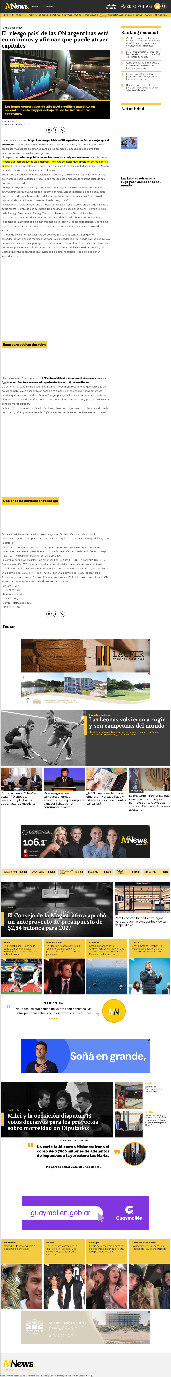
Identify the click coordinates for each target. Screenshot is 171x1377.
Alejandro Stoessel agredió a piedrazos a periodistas (19, 1247)
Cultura (148, 15)
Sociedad (43, 15)
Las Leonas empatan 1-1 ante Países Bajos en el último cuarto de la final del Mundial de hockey (143, 54)
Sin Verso (103, 15)
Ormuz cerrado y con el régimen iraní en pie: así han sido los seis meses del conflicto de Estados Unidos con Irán (106, 950)
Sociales (129, 15)
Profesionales (115, 15)
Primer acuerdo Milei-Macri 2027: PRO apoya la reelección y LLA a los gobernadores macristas (20, 798)
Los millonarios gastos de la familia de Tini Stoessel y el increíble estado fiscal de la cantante (61, 1250)
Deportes (55, 15)
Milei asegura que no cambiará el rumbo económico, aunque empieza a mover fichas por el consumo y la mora (64, 800)
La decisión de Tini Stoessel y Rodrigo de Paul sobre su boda (149, 1247)
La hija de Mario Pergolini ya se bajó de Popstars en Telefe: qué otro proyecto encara (106, 1249)
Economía (9, 15)
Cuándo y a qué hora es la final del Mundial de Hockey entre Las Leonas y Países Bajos (142, 65)
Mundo (77, 15)
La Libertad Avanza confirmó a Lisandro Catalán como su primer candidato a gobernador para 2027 (63, 950)
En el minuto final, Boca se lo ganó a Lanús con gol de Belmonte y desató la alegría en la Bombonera (21, 950)
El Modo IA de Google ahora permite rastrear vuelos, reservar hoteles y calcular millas (141, 76)
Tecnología (161, 15)
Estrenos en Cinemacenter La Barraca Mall (153, 1089)
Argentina (21, 15)
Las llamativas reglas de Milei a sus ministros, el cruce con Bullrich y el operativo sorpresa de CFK (156, 1120)
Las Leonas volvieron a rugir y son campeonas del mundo (140, 182)
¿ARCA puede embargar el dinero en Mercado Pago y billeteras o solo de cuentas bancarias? (106, 798)
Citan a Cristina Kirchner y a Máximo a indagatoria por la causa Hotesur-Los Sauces (147, 948)
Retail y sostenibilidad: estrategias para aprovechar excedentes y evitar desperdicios (140, 921)
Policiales (67, 15)
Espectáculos (90, 15)
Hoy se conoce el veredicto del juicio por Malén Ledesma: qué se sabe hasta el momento (142, 88)
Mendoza (150, 1083)
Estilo (139, 15)
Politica (33, 15)
